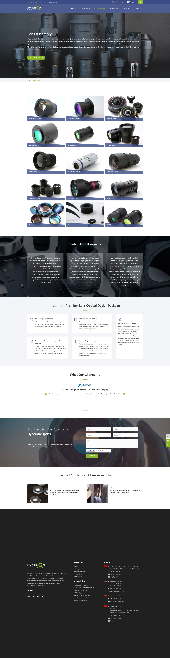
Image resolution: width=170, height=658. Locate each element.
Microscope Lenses (74, 171)
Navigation (79, 562)
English (132, 2)
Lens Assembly (99, 8)
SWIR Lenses (72, 145)
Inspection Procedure (81, 585)
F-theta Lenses (33, 225)
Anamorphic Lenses (35, 118)
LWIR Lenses (33, 171)
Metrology (78, 593)
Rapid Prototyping (81, 600)
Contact (107, 562)
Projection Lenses (112, 171)
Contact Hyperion (37, 57)
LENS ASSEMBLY (80, 571)
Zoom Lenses (111, 198)
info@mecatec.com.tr (116, 621)
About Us (126, 8)
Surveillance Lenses (35, 198)
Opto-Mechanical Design (83, 598)
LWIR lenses (61, 42)
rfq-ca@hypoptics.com (117, 602)
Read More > (31, 590)
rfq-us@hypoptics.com (117, 591)
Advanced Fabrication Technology (85, 587)
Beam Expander (34, 145)
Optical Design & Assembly (83, 595)
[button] (29, 396)
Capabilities (113, 8)
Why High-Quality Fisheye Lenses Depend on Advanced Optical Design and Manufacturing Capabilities (64, 492)
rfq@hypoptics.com (51, 2)
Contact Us (138, 8)
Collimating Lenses (74, 118)
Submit (92, 456)
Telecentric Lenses (73, 198)
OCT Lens (110, 225)
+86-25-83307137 (34, 2)
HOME (73, 8)
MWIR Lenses (111, 145)
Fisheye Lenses (111, 118)
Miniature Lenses (73, 225)
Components (85, 8)
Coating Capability (81, 590)
